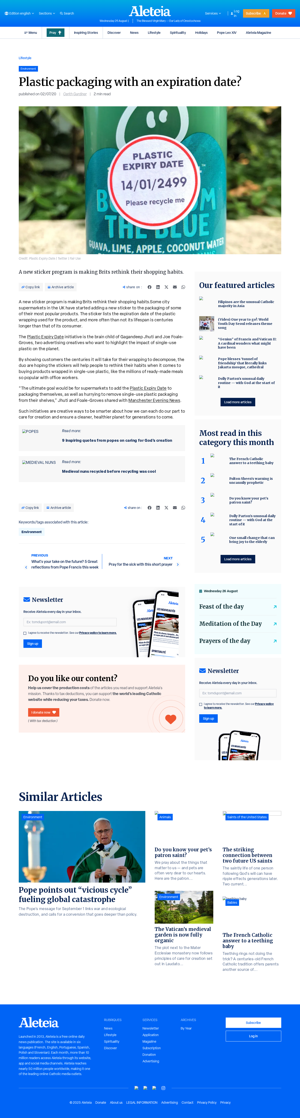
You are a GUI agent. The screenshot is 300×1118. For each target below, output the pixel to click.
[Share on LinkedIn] (158, 287)
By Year (186, 1028)
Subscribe (253, 13)
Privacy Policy (207, 1102)
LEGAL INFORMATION (142, 1102)
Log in (236, 13)
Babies (232, 902)
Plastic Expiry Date (45, 336)
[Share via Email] (175, 287)
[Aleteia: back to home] (150, 11)
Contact (187, 1102)
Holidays (201, 32)
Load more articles (237, 402)
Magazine (149, 1041)
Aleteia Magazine (258, 32)
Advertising (150, 1061)
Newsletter (150, 1028)
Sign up (32, 643)
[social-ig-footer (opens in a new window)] (163, 1088)
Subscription (151, 1048)
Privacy (225, 1102)
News (134, 32)
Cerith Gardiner (75, 94)
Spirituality (178, 32)
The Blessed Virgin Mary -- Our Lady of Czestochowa (168, 21)
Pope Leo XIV (226, 32)
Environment (32, 532)
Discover (114, 32)
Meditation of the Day (230, 623)
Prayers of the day (224, 641)
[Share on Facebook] (149, 287)
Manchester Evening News (154, 400)
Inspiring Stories (86, 32)
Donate (280, 13)
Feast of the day (221, 606)
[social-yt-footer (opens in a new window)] (137, 1088)
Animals (165, 817)
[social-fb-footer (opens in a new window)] (145, 1088)
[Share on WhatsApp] (183, 287)
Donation (149, 1055)
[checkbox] (24, 633)
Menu (33, 32)
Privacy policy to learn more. (98, 633)
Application (150, 1035)
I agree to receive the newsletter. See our (72, 633)
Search (69, 13)
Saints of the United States (247, 817)
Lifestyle (154, 32)
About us (116, 1102)
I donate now (40, 712)
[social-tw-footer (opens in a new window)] (154, 1088)
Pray (52, 32)
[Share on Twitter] (166, 287)
